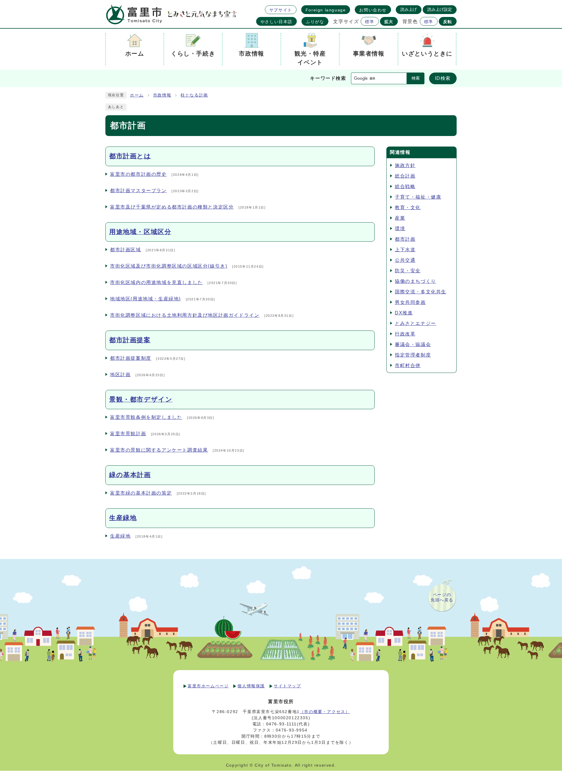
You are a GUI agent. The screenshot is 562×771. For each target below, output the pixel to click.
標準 (369, 21)
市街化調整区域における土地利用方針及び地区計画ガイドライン (184, 315)
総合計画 (405, 175)
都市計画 (405, 239)
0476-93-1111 (281, 724)
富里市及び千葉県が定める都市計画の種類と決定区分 (172, 206)
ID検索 (443, 78)
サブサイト (280, 10)
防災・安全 (408, 270)
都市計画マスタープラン (138, 190)
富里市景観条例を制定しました (146, 417)
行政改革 (405, 333)
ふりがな (315, 21)
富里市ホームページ (208, 686)
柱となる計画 (194, 95)
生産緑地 (120, 535)
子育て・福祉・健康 (418, 197)
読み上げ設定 (439, 9)
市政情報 (162, 95)
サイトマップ (287, 686)
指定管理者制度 (413, 354)
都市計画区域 (125, 249)
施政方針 (405, 165)
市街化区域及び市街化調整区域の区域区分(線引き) (168, 266)
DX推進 (404, 312)
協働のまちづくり (415, 281)
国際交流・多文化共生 (420, 291)
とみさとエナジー (415, 323)
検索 (416, 78)
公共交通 (405, 260)
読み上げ (408, 9)
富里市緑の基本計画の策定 (141, 493)
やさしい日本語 (276, 21)
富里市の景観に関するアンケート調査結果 (159, 450)
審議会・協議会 (413, 344)
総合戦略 (405, 186)
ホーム (137, 95)
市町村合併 (408, 365)
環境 (400, 228)
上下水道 (405, 249)
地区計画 (120, 374)
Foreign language (326, 10)
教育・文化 (408, 207)
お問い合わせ (373, 10)
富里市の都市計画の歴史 (138, 174)
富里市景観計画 (128, 433)
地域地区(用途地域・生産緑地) (145, 298)
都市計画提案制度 (130, 358)
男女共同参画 (410, 302)
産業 (400, 218)
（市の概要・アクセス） (325, 711)
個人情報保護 (251, 686)
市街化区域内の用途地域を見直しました (156, 282)
